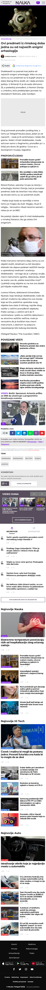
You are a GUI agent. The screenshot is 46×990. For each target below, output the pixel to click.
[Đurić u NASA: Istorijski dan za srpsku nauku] (27, 502)
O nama (7, 977)
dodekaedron (18, 458)
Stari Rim (28, 458)
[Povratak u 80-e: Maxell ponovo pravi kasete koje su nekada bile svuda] (9, 819)
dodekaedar (6, 458)
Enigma (38, 458)
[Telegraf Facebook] (14, 969)
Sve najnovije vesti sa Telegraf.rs (23, 599)
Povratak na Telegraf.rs (7, 2)
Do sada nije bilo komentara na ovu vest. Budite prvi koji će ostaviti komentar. (22, 477)
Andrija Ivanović (10, 56)
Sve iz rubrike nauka (23, 520)
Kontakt (30, 981)
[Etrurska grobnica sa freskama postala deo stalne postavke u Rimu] (10, 347)
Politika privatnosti (19, 981)
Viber (40, 442)
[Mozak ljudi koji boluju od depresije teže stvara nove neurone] (9, 707)
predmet (5, 464)
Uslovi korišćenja (33, 450)
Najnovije (12, 609)
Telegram (5, 444)
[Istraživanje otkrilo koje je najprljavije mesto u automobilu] (23, 848)
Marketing (15, 977)
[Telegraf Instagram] (26, 969)
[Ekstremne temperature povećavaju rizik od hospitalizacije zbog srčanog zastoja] (23, 624)
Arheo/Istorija (6, 39)
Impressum (24, 977)
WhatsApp (32, 442)
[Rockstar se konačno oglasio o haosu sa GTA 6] (9, 788)
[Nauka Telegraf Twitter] (20, 969)
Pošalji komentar (24, 483)
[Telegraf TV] (32, 969)
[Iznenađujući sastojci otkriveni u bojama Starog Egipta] (9, 676)
